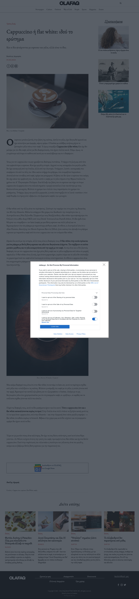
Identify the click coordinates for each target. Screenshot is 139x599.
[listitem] (69, 293)
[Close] (105, 265)
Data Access (69, 334)
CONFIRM (55, 326)
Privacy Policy (81, 334)
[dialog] (69, 299)
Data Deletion (58, 334)
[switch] (94, 297)
